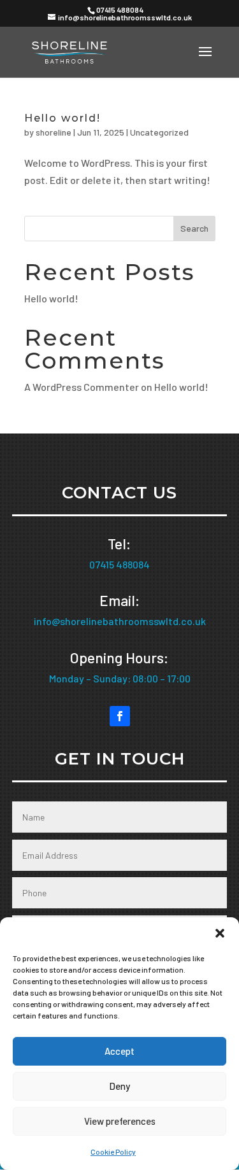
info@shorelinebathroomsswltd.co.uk (120, 621)
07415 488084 (119, 9)
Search (194, 228)
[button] (220, 933)
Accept (119, 1051)
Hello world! (62, 118)
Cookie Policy (113, 1151)
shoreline (53, 132)
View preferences (120, 1121)
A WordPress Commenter (81, 387)
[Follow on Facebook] (120, 716)
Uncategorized (159, 132)
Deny (119, 1086)
